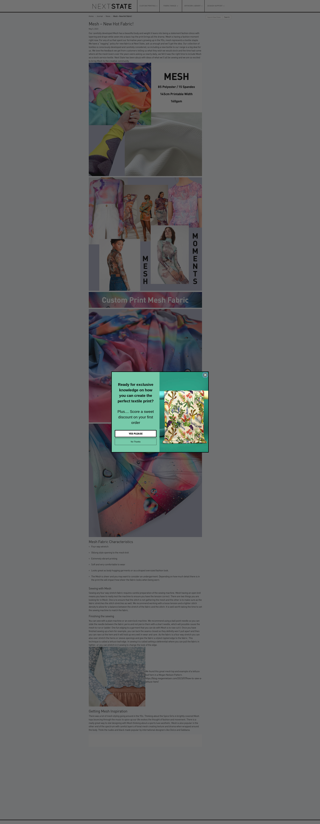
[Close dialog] (205, 374)
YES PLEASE (135, 433)
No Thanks (135, 442)
